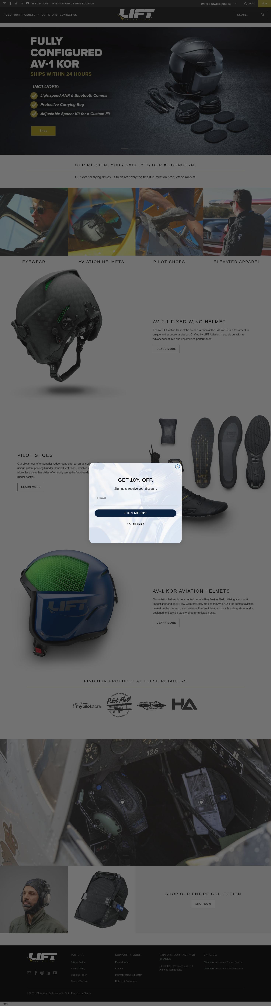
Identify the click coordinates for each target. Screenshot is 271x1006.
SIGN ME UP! (135, 513)
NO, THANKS (135, 524)
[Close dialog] (177, 467)
